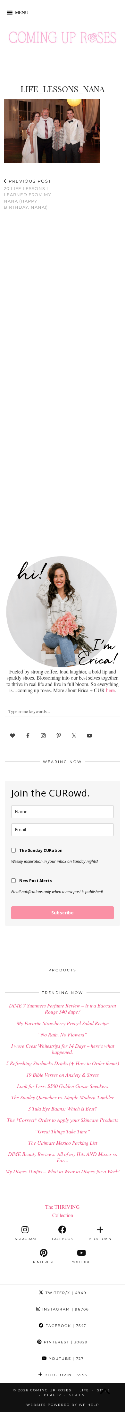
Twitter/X (65, 1293)
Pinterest (65, 1342)
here (110, 690)
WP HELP (89, 1405)
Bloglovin (65, 1375)
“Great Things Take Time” (62, 1131)
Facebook (65, 1325)
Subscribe (62, 913)
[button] (21, 12)
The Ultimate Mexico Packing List (62, 1142)
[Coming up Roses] (62, 39)
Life (84, 1390)
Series (77, 1395)
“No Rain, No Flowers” (62, 1034)
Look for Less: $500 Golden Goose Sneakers (62, 1086)
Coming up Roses (50, 1390)
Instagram (65, 1309)
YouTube (65, 1358)
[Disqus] (62, 299)
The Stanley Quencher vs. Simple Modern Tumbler (62, 1097)
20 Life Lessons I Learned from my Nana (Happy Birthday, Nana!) (27, 194)
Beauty (52, 1395)
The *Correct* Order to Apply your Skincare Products (62, 1119)
